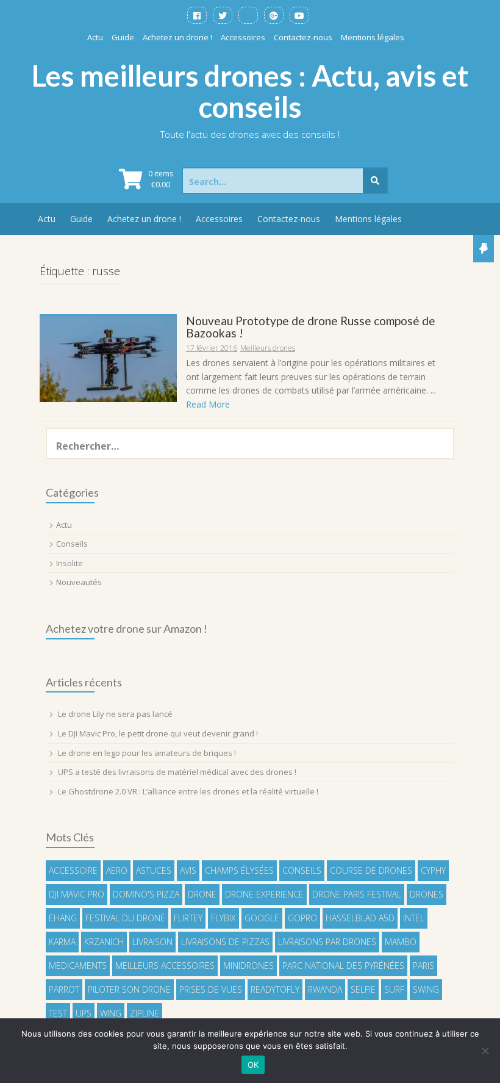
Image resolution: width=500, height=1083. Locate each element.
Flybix (223, 918)
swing (426, 989)
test (58, 1013)
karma (62, 942)
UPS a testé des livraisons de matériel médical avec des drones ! (177, 771)
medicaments (78, 965)
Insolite (69, 563)
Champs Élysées (239, 870)
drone (202, 894)
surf (394, 989)
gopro (302, 918)
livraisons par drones (327, 942)
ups (83, 1013)
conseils (301, 870)
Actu (95, 37)
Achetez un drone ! (177, 37)
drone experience (264, 894)
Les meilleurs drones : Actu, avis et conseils (250, 91)
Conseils (72, 543)
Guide (123, 37)
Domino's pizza (146, 894)
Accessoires (243, 37)
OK (253, 1065)
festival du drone (125, 918)
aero (116, 870)
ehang (63, 918)
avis (188, 870)
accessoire (73, 870)
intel (413, 918)
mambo (400, 942)
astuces (153, 870)
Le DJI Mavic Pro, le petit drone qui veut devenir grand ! (158, 733)
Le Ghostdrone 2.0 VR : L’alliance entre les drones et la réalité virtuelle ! (188, 791)
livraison (152, 942)
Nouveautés (79, 582)
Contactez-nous (303, 37)
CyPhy (433, 870)
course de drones (371, 870)
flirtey (188, 918)
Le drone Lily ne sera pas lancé (115, 713)
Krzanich (104, 942)
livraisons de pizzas (225, 942)
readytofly (275, 989)
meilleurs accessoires (165, 965)
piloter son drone (129, 989)
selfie (363, 989)
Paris (423, 965)
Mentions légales (372, 37)
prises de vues (210, 989)
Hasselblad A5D (360, 918)
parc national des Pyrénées (343, 965)
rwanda (325, 989)
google (262, 918)
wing (110, 1013)
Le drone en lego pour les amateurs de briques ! (147, 752)
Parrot (64, 989)
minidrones (248, 965)
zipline (144, 1013)
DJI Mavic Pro (76, 894)
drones (426, 894)
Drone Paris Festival (356, 894)
